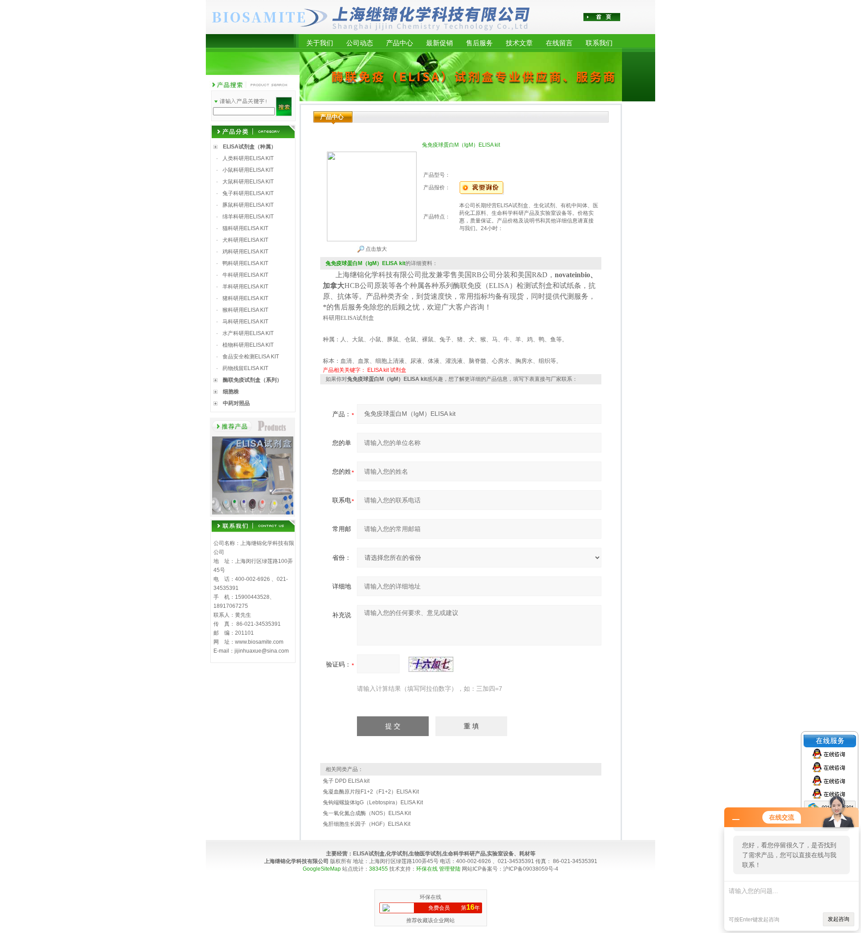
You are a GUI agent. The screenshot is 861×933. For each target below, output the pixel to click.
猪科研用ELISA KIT (245, 298)
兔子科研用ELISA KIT (248, 193)
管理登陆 (450, 869)
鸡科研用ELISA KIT (245, 252)
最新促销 (439, 43)
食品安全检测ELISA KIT (250, 356)
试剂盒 (398, 370)
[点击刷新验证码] (431, 664)
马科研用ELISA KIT (245, 321)
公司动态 (359, 43)
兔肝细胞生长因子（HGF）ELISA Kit (366, 824)
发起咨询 (838, 919)
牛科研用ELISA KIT (245, 275)
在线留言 (559, 43)
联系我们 (599, 43)
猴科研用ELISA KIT (245, 310)
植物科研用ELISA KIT (248, 345)
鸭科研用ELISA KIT (245, 263)
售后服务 (479, 43)
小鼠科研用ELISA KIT (248, 170)
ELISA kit (378, 370)
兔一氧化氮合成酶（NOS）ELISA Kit (367, 813)
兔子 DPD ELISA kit (346, 781)
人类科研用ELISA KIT (248, 158)
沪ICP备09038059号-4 (530, 869)
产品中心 (399, 43)
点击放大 (375, 249)
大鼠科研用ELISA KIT (248, 182)
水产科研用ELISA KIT (248, 333)
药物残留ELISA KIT (245, 368)
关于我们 (319, 43)
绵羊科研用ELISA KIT (248, 217)
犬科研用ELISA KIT (245, 240)
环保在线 (427, 869)
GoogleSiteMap (322, 869)
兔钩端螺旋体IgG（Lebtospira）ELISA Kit (373, 802)
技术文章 (519, 43)
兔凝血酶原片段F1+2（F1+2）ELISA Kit (371, 792)
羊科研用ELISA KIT (245, 286)
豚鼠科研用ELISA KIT (248, 205)
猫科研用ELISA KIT (245, 228)
